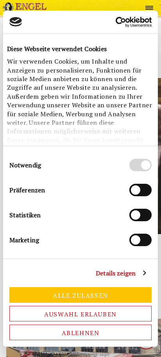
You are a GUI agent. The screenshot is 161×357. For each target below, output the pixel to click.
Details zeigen (116, 273)
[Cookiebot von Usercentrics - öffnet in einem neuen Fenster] (117, 21)
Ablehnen (81, 333)
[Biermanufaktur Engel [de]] (24, 8)
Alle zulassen (80, 295)
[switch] (140, 190)
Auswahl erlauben (80, 314)
